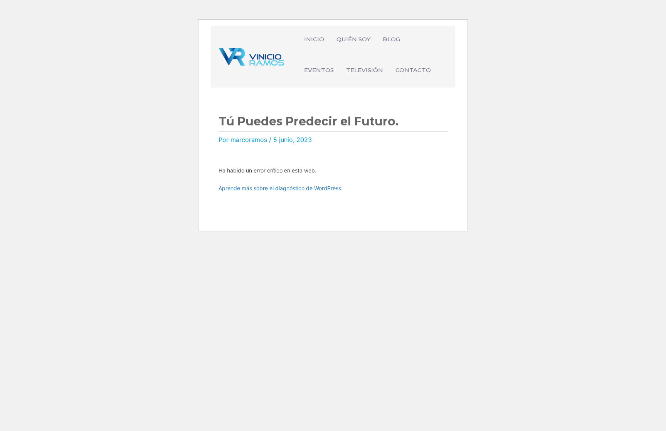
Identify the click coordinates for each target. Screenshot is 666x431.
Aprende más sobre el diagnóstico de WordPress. (281, 188)
